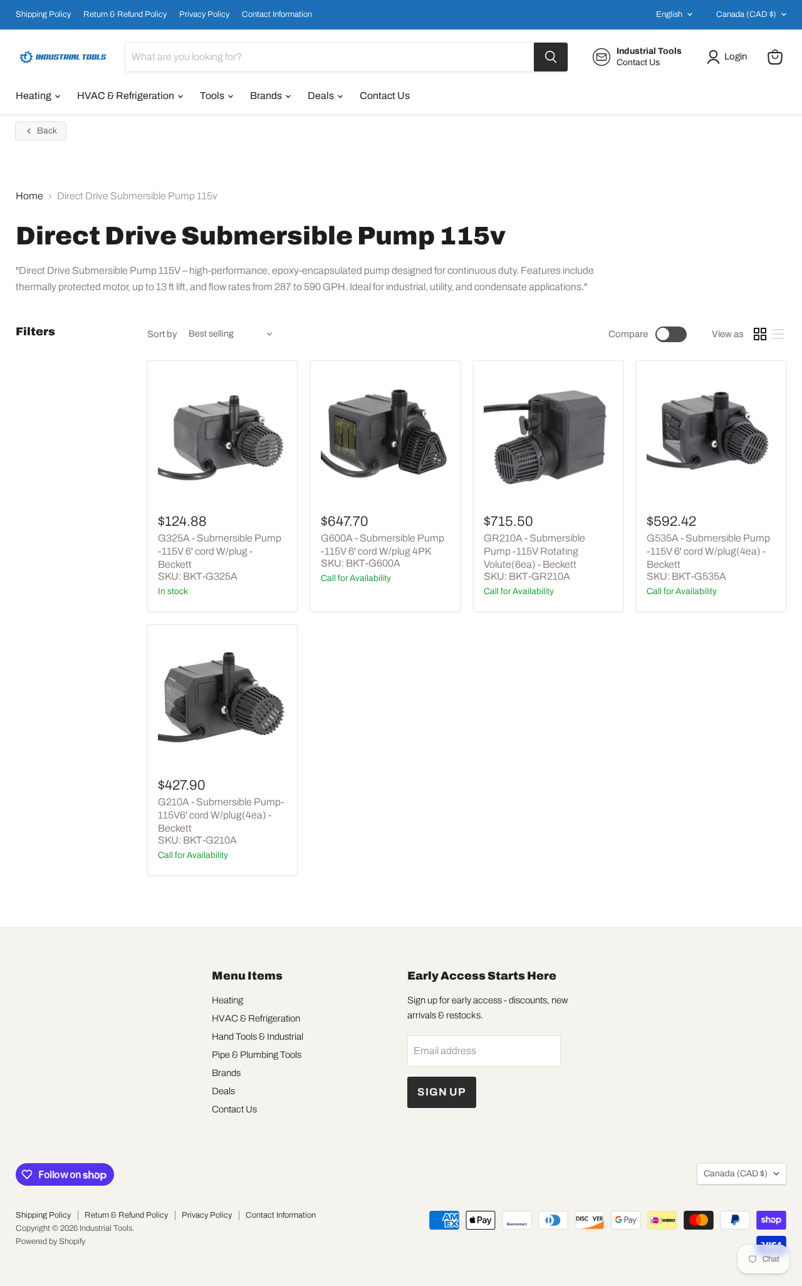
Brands (267, 95)
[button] (729, 57)
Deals (322, 95)
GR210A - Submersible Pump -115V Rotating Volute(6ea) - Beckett (534, 551)
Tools (213, 95)
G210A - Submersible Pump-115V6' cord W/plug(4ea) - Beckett (221, 815)
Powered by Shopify (50, 1241)
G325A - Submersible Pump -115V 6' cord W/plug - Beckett (219, 551)
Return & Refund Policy (125, 14)
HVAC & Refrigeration (126, 95)
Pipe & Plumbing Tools (256, 1055)
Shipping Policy (43, 14)
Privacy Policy (204, 14)
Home (29, 196)
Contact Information (277, 14)
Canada (746, 14)
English (669, 14)
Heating (34, 95)
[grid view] (760, 334)
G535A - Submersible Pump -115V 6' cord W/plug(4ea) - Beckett (708, 551)
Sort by (162, 334)
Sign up (441, 1092)
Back (47, 130)
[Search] (551, 57)
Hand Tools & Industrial (257, 1037)
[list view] (777, 334)
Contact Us (385, 95)
